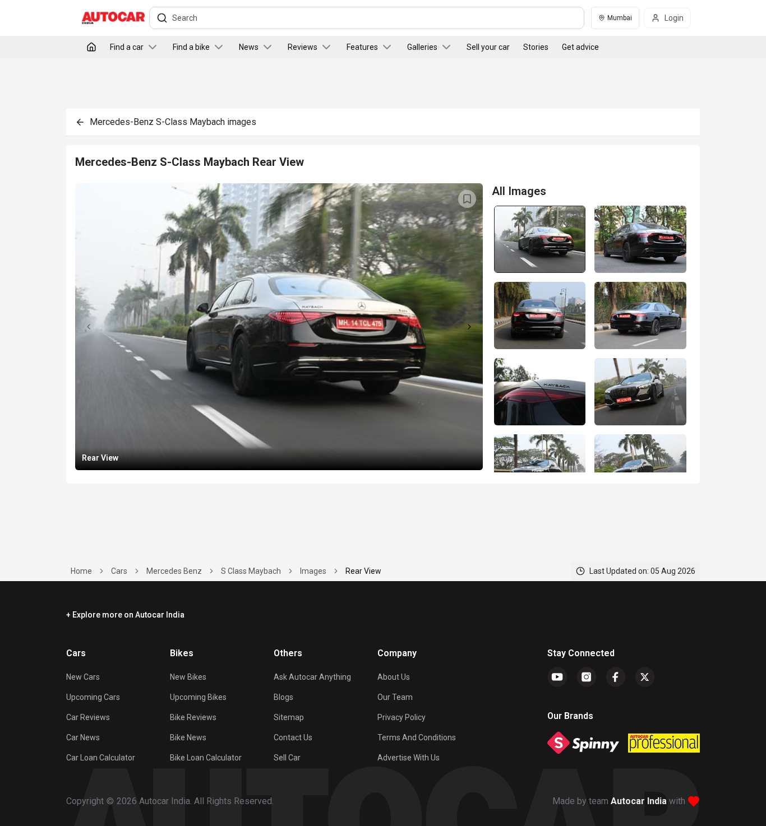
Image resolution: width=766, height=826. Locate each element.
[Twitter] (645, 677)
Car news (83, 737)
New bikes (188, 676)
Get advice (580, 47)
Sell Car (287, 757)
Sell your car (488, 47)
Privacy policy (401, 717)
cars (119, 571)
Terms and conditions (416, 737)
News (249, 47)
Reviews (302, 47)
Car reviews (88, 717)
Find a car (127, 47)
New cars (83, 676)
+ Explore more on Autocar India (125, 614)
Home (81, 571)
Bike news (188, 737)
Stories (535, 47)
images (313, 571)
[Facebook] (616, 677)
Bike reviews (193, 717)
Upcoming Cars (93, 697)
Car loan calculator (100, 757)
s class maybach (251, 571)
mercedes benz (174, 571)
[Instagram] (586, 677)
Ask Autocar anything (312, 676)
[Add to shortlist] (467, 199)
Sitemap (289, 717)
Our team (395, 697)
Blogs (283, 697)
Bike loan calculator (206, 757)
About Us (393, 676)
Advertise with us (408, 757)
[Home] (91, 47)
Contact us (293, 737)
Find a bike (191, 47)
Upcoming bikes (198, 697)
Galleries (422, 47)
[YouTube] (557, 677)
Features (362, 47)
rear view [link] (363, 571)
